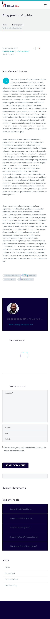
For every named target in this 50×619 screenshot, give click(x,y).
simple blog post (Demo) (20, 527)
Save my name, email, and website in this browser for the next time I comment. (25, 449)
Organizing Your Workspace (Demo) (24, 537)
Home (25, 12)
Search (45, 476)
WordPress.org (11, 585)
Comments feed (11, 579)
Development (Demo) (12, 275)
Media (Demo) (9, 279)
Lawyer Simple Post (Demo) (21, 509)
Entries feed (10, 573)
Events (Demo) (8, 51)
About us (36, 12)
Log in (7, 567)
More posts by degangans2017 (21, 324)
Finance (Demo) (23, 51)
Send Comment (15, 465)
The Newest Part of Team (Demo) (23, 546)
